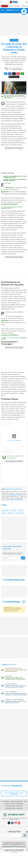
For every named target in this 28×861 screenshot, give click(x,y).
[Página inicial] (2, 10)
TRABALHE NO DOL (10, 806)
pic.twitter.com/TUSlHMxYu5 (9, 335)
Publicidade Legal (10, 808)
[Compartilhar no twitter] (14, 73)
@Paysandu (9, 187)
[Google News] (14, 77)
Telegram (19, 495)
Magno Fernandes (17, 69)
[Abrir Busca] (26, 2)
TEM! (25, 801)
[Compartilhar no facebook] (10, 73)
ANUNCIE (7, 803)
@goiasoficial (5, 192)
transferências (19, 513)
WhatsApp (12, 495)
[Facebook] (12, 823)
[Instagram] (15, 823)
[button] (16, 6)
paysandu (10, 513)
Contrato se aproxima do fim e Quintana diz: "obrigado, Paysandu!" (15, 180)
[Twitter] (9, 823)
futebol (21, 510)
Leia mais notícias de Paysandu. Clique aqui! (14, 793)
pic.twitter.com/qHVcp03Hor (9, 204)
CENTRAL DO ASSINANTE (17, 801)
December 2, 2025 (6, 208)
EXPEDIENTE (20, 808)
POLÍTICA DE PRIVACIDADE (17, 803)
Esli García (13, 510)
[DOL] (14, 2)
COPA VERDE (5, 510)
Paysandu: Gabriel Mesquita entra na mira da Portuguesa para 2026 (15, 176)
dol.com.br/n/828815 (16, 499)
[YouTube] (19, 823)
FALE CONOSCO (5, 801)
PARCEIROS (19, 806)
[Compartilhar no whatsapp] (22, 73)
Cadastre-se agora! (23, 558)
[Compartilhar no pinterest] (18, 73)
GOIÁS (3, 513)
